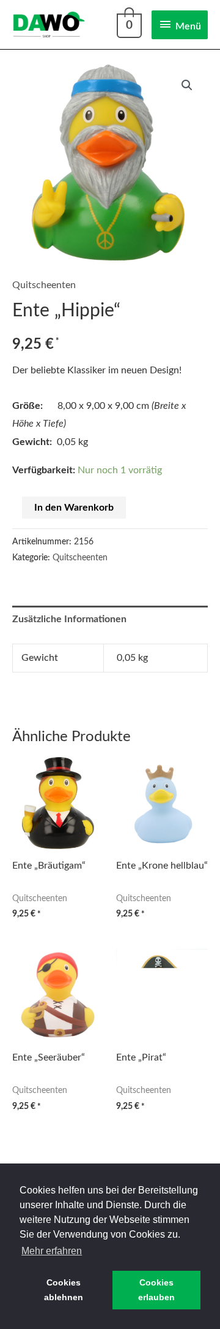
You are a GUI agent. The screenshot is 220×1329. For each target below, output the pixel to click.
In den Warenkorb (74, 507)
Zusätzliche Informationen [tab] (69, 619)
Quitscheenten (44, 285)
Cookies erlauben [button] (156, 1290)
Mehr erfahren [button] (51, 1251)
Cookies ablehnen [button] (63, 1290)
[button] (187, 85)
